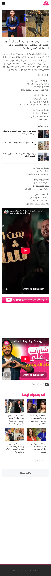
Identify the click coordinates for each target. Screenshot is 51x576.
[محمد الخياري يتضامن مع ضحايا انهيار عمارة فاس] (43, 145)
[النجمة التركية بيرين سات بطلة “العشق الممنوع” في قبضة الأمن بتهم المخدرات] (14, 406)
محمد (34, 384)
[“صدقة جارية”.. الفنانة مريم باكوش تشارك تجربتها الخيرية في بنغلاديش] (36, 406)
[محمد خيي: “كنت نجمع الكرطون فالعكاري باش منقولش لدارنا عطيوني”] (43, 134)
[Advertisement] (29, 519)
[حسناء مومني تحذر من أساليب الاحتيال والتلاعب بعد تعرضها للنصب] (36, 434)
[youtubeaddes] (25, 299)
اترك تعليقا (24, 472)
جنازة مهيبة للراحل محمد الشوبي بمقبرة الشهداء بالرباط (19, 155)
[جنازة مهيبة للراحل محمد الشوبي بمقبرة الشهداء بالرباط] (43, 157)
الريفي (41, 384)
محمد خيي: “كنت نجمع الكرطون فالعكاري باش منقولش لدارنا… (19, 132)
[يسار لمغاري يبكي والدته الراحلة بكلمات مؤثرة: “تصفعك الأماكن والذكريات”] (14, 434)
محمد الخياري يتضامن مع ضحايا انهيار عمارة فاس (19, 143)
